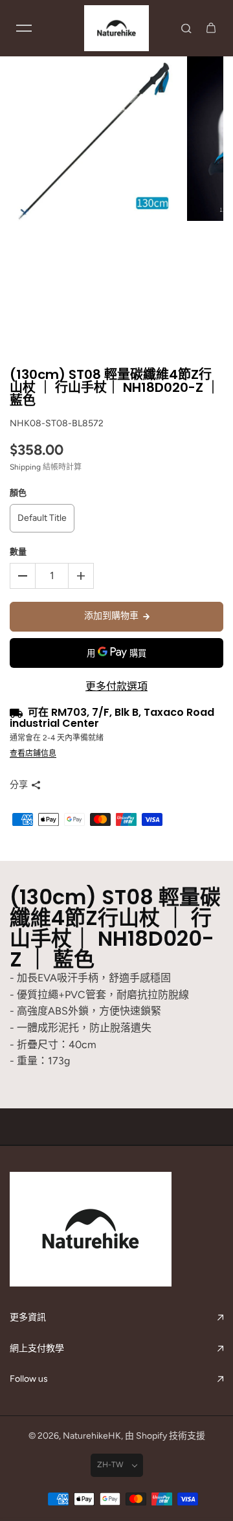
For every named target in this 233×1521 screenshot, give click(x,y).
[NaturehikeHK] (116, 28)
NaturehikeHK (92, 1435)
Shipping (25, 467)
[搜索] (186, 28)
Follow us (29, 1378)
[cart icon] (211, 28)
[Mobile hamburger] (24, 28)
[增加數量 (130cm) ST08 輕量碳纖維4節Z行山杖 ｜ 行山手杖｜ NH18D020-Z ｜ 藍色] (81, 576)
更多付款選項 (116, 686)
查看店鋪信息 (33, 753)
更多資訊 (28, 1317)
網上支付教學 (37, 1348)
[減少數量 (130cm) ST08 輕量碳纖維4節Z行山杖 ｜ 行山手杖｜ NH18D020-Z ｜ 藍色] (23, 576)
